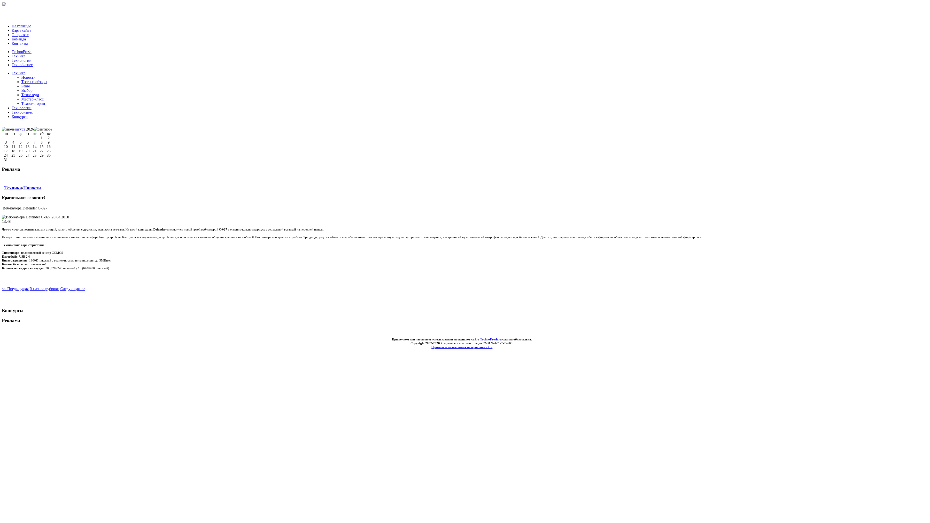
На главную (21, 26)
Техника (18, 73)
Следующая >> (72, 289)
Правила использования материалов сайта (461, 347)
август (20, 129)
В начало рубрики (44, 289)
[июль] (8, 129)
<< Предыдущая (15, 289)
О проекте (20, 35)
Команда (19, 39)
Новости (32, 187)
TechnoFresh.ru (491, 339)
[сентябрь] (43, 129)
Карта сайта (21, 30)
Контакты (20, 43)
